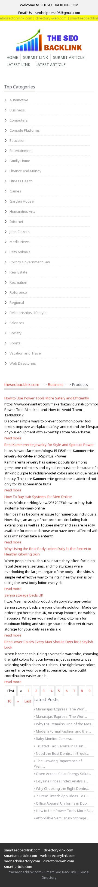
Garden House (22, 201)
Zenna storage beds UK (23, 595)
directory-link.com (58, 850)
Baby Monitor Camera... (54, 738)
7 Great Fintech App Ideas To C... (62, 795)
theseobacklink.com (21, 384)
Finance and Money (25, 170)
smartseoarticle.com (20, 855)
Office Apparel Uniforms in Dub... (62, 803)
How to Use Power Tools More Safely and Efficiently (46, 398)
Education (18, 140)
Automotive (19, 99)
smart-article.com (18, 866)
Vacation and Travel (26, 353)
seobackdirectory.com (22, 861)
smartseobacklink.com (22, 850)
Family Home (20, 160)
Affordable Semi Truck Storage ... (62, 818)
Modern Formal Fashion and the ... (63, 731)
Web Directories (23, 363)
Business (17, 110)
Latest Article (50, 64)
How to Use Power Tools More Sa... (64, 810)
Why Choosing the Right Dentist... (62, 788)
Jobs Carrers (20, 231)
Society (16, 332)
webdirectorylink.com (57, 855)
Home (12, 57)
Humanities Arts (22, 211)
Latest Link (18, 64)
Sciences (17, 322)
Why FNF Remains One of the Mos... (64, 723)
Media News (20, 241)
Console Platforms (25, 130)
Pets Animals (20, 251)
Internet (16, 221)
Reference (18, 292)
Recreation (18, 282)
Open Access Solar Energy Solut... (63, 773)
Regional (17, 302)
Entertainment (21, 150)
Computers (19, 120)
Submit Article (68, 57)
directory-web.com (47, 18)
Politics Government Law (30, 262)
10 (9, 701)
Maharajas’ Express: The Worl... (61, 709)
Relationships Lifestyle (28, 312)
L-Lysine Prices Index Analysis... (61, 781)
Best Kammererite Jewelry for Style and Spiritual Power (49, 444)
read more (13, 438)
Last (27, 701)
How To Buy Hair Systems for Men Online (38, 496)
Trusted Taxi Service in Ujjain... (60, 746)
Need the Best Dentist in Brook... (62, 753)
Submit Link (35, 57)
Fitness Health (21, 180)
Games (15, 191)
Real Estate (18, 272)
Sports (15, 343)
